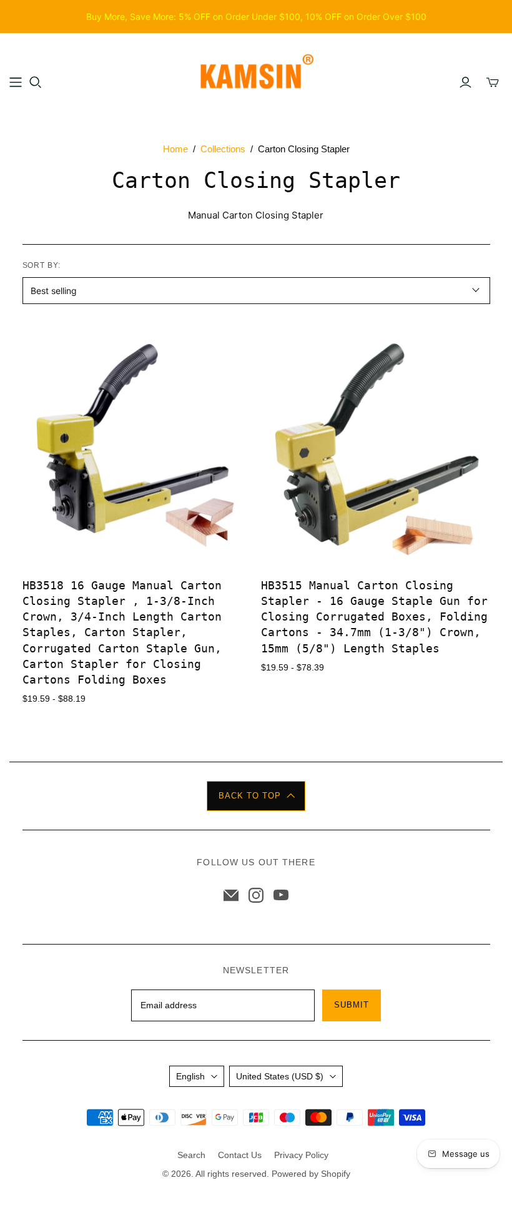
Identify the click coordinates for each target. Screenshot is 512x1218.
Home (175, 149)
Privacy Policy (301, 1155)
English (190, 1076)
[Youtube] (280, 895)
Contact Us (240, 1155)
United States (279, 1076)
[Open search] (35, 82)
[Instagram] (256, 895)
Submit (351, 1004)
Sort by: (41, 265)
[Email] (231, 895)
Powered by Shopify (311, 1174)
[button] (256, 796)
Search (191, 1155)
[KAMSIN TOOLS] (256, 75)
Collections (222, 149)
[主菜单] (15, 82)
